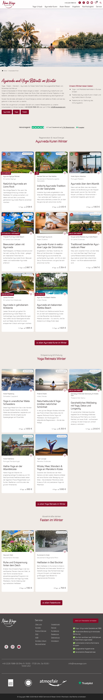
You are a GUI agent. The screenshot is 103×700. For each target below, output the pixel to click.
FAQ (36, 634)
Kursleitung (55, 631)
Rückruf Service (40, 631)
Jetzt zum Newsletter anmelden (86, 621)
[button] (4, 154)
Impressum (55, 641)
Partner (53, 628)
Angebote (76, 7)
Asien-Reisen (65, 7)
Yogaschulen (55, 624)
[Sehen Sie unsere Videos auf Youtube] (88, 2)
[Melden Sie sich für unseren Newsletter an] (92, 2)
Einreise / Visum (40, 641)
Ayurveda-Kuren (51, 7)
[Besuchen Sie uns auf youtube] (19, 647)
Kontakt (38, 628)
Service (99, 7)
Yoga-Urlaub (37, 7)
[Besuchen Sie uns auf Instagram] (83, 2)
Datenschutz (55, 637)
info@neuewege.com (77, 664)
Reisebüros (55, 634)
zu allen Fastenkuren (51, 603)
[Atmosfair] (53, 682)
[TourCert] (28, 682)
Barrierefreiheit (40, 644)
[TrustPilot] (85, 683)
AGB (36, 637)
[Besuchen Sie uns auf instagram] (12, 647)
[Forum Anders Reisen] (10, 682)
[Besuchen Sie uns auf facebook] (6, 647)
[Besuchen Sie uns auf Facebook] (79, 2)
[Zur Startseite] (9, 4)
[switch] (31, 173)
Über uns (38, 624)
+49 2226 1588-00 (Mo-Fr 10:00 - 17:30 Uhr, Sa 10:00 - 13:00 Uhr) (26, 665)
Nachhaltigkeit (88, 7)
